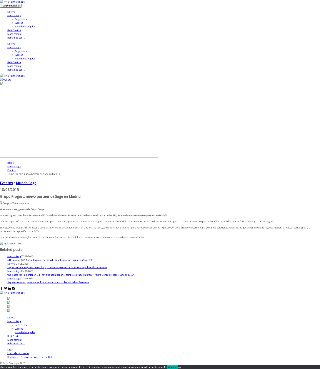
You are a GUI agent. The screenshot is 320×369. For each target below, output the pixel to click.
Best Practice (14, 30)
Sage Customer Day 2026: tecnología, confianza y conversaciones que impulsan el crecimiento (57, 267)
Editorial (11, 11)
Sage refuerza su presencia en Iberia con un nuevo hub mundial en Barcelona (48, 282)
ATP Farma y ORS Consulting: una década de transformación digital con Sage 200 (50, 260)
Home (10, 162)
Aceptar (172, 367)
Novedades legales (25, 26)
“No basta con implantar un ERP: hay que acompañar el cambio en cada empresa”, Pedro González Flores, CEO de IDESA (70, 274)
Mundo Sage (14, 15)
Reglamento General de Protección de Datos (30, 357)
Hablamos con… (16, 37)
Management (14, 34)
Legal (10, 349)
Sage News (21, 19)
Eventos (19, 22)
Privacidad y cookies (18, 353)
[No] (179, 367)
